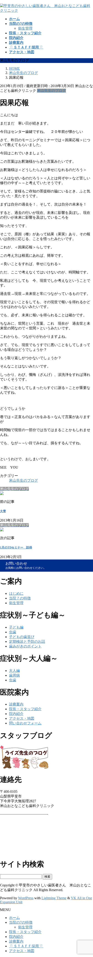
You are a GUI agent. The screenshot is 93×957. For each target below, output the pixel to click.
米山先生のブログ (51, 90)
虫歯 (12, 632)
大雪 (3, 511)
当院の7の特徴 (21, 922)
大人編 (14, 671)
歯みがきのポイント (25, 646)
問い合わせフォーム (25, 723)
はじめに (16, 593)
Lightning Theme (54, 898)
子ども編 (16, 627)
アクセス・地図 (21, 718)
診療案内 (16, 704)
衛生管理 (25, 28)
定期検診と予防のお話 (27, 641)
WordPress (25, 898)
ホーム (14, 918)
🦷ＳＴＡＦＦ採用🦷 (26, 946)
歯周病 (14, 675)
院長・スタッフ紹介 (25, 709)
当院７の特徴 (20, 598)
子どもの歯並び (21, 637)
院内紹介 (16, 714)
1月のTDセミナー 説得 (16, 547)
